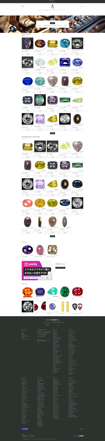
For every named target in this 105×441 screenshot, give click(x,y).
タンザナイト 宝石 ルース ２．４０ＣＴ (76, 69)
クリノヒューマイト (71, 361)
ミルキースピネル (55, 416)
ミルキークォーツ (55, 415)
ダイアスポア (24, 416)
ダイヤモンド (24, 313)
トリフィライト (39, 389)
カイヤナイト (70, 335)
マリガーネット (55, 410)
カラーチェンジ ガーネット (76, 313)
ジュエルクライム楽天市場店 (41, 334)
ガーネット (24, 298)
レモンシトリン (70, 409)
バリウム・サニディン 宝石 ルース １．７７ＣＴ (77, 50)
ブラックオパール (55, 382)
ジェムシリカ (24, 384)
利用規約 (23, 337)
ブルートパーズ (55, 391)
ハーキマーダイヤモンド (41, 396)
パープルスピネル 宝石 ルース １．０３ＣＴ (39, 125)
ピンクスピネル (39, 422)
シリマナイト (24, 388)
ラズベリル (70, 390)
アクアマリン (55, 336)
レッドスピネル (70, 407)
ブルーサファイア (55, 388)
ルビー (35, 313)
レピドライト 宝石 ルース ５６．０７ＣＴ (77, 153)
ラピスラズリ (70, 391)
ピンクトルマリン (40, 423)
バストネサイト (39, 409)
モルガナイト (70, 384)
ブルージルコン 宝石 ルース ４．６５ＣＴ (64, 50)
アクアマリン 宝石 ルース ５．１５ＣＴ (39, 69)
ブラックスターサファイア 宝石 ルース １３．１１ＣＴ (77, 126)
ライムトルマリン (71, 389)
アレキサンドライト (56, 347)
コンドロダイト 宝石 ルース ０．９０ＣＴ (52, 50)
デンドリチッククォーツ (41, 383)
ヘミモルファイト (55, 398)
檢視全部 (52, 133)
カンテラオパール (71, 344)
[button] (23, 6)
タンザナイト (49, 313)
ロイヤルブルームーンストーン (73, 410)
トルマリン (48, 298)
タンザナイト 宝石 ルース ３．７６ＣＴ (64, 69)
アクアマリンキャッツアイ (57, 337)
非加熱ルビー (39, 416)
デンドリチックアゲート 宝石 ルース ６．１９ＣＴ (40, 229)
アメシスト (54, 343)
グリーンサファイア (71, 349)
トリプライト (39, 390)
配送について (23, 334)
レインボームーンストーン (72, 403)
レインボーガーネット (71, 402)
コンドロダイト (70, 373)
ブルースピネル (55, 390)
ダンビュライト (24, 422)
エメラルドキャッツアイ (56, 368)
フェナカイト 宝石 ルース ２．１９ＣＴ (64, 125)
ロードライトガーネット (72, 415)
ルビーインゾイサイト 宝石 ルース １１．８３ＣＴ (27, 229)
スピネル (73, 298)
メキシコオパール (71, 383)
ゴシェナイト (70, 369)
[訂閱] (59, 325)
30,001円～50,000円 (38, 256)
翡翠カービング (24, 383)
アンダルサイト (55, 348)
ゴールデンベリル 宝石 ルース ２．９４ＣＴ (52, 125)
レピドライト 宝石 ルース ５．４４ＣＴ (64, 228)
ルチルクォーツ (70, 397)
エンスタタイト (55, 369)
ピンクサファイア (40, 421)
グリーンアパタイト (71, 347)
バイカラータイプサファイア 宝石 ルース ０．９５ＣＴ (77, 191)
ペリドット (54, 401)
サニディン (70, 374)
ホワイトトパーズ (55, 407)
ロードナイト (70, 414)
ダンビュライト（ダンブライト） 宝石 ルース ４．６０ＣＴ (27, 126)
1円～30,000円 (24, 256)
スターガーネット (24, 396)
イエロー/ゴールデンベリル (57, 356)
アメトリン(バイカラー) (56, 344)
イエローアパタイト (56, 357)
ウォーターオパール (56, 363)
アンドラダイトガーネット (57, 350)
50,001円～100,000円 (51, 256)
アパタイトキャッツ (56, 342)
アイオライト (55, 331)
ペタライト (54, 396)
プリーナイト (55, 385)
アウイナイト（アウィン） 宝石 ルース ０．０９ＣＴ (27, 88)
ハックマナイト (39, 410)
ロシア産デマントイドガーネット (73, 416)
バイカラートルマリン (40, 403)
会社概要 (23, 333)
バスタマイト (39, 408)
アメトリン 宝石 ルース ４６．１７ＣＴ (39, 50)
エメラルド (61, 298)
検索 (22, 331)
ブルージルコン (55, 389)
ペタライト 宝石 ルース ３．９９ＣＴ (26, 69)
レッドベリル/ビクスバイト (72, 408)
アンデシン (54, 349)
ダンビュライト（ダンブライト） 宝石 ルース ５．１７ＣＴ (77, 210)
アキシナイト (55, 335)
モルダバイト (70, 385)
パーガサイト (39, 397)
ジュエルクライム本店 (40, 336)
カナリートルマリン (71, 336)
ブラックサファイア (56, 383)
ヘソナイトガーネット (56, 395)
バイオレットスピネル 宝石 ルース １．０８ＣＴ (52, 107)
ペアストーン (61, 313)
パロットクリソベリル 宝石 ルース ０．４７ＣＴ (52, 69)
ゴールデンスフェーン (71, 368)
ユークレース (70, 388)
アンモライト (55, 354)
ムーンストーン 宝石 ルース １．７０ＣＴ (52, 228)
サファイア (36, 298)
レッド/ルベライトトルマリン (73, 404)
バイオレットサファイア (41, 398)
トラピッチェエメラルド (41, 388)
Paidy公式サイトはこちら (60, 267)
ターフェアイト (24, 415)
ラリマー (69, 395)
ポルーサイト (55, 403)
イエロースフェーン (56, 360)
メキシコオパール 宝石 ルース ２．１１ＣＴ (27, 50)
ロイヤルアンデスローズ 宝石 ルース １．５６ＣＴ (27, 210)
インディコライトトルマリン (57, 361)
